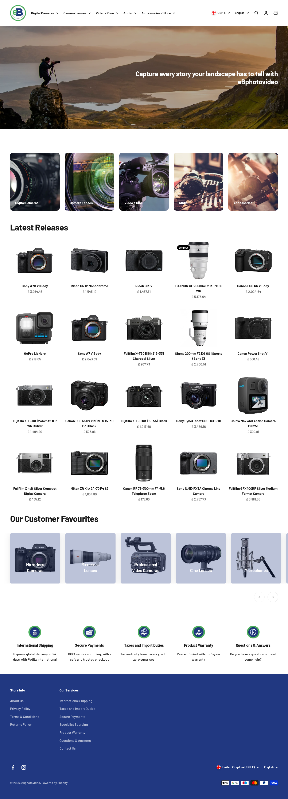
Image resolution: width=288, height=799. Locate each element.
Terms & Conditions (24, 716)
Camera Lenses (74, 13)
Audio (127, 13)
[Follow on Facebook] (13, 767)
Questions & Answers (253, 645)
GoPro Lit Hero (35, 353)
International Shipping (35, 645)
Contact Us (67, 748)
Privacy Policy (20, 708)
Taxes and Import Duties (144, 645)
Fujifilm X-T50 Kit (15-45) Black (144, 421)
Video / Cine (105, 13)
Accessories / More (156, 13)
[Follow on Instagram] (24, 767)
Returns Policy (21, 724)
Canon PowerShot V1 (253, 353)
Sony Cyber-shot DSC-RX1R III (198, 421)
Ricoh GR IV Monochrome (89, 286)
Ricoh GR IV (143, 286)
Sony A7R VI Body (35, 286)
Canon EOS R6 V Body (253, 286)
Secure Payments (89, 645)
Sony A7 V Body (89, 353)
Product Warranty (198, 645)
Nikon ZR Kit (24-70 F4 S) (89, 488)
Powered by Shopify (55, 783)
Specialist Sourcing (73, 724)
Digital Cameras (42, 13)
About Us (17, 701)
